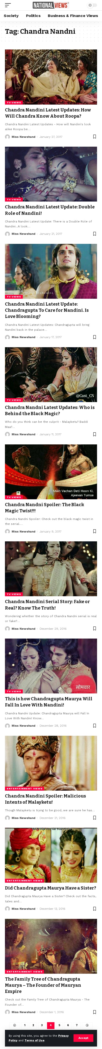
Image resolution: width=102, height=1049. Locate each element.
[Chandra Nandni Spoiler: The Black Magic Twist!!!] (51, 471)
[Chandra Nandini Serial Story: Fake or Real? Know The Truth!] (51, 568)
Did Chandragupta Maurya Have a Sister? (50, 888)
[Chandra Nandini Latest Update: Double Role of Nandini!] (51, 174)
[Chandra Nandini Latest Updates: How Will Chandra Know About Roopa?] (51, 76)
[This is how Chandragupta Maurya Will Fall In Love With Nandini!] (51, 666)
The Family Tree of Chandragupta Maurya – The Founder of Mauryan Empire (43, 985)
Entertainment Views (24, 788)
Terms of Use (34, 1040)
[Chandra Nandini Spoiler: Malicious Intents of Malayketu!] (51, 763)
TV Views (14, 102)
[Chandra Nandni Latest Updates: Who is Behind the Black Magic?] (51, 374)
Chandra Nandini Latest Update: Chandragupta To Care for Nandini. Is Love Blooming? (47, 310)
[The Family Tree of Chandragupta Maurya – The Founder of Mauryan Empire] (51, 946)
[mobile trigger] (9, 5)
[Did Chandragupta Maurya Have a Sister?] (51, 855)
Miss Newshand (23, 137)
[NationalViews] (51, 5)
